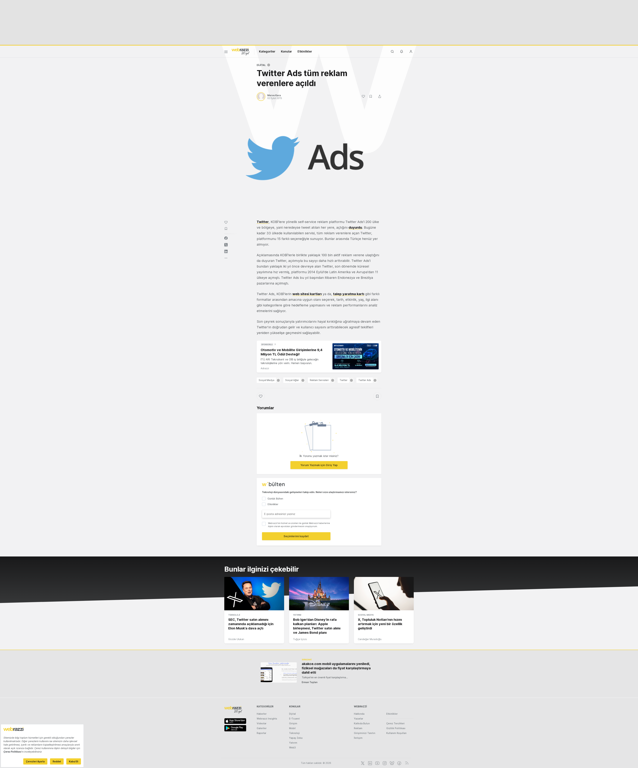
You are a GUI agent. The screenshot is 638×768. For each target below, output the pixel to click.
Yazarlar (358, 718)
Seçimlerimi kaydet (296, 536)
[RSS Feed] (406, 763)
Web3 (292, 747)
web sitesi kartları (307, 294)
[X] (362, 763)
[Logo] (241, 51)
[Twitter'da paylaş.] (226, 244)
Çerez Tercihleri (395, 723)
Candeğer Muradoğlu (369, 639)
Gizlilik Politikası (395, 728)
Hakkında (359, 713)
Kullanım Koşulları (396, 733)
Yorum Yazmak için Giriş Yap (319, 465)
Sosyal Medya (266, 380)
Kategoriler (267, 51)
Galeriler (261, 728)
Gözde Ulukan (236, 639)
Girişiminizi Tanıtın (364, 733)
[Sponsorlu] (355, 356)
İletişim (358, 737)
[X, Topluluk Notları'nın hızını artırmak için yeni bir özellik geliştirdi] (384, 593)
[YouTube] (377, 763)
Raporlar (261, 733)
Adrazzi (265, 368)
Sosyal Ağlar (292, 380)
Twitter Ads (364, 380)
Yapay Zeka (295, 737)
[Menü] (226, 52)
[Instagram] (384, 763)
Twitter (263, 222)
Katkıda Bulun (362, 723)
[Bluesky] (392, 763)
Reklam (358, 728)
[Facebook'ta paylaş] (226, 238)
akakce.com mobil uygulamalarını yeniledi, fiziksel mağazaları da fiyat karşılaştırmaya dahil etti (336, 668)
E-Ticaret (294, 718)
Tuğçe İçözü (300, 639)
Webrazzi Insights (267, 718)
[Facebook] (399, 763)
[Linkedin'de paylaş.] (226, 251)
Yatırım (297, 615)
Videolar (261, 723)
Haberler (261, 713)
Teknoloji (234, 615)
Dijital (261, 65)
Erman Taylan (310, 682)
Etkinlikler (305, 51)
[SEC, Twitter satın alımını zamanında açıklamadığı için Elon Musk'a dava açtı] (254, 593)
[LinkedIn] (370, 763)
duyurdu (355, 227)
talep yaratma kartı (348, 294)
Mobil (292, 728)
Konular (286, 51)
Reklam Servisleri (319, 380)
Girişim (293, 723)
